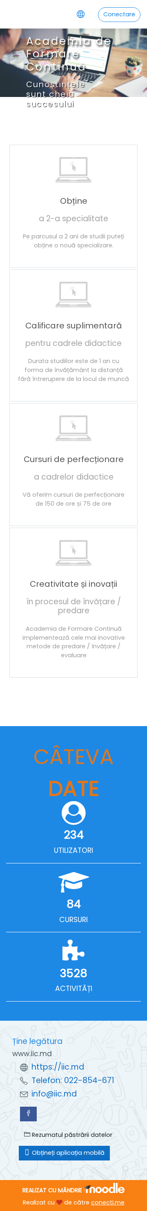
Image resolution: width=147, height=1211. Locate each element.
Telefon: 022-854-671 (72, 1080)
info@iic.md (54, 1093)
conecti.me (108, 1202)
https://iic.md (57, 1066)
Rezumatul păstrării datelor (71, 1135)
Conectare (119, 14)
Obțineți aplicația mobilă (67, 1153)
